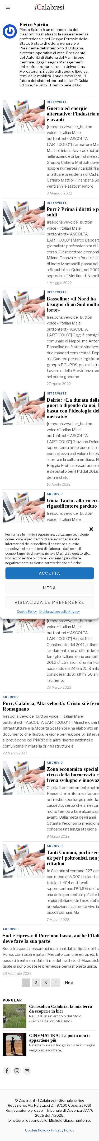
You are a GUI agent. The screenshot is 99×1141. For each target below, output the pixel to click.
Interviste (57, 101)
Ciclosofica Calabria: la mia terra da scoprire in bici (60, 1009)
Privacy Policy (62, 1130)
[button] (91, 529)
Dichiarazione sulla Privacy (59, 612)
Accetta (49, 573)
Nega (49, 588)
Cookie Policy (27, 612)
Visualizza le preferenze (49, 602)
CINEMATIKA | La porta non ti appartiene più (59, 1038)
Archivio (55, 493)
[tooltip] (7, 1070)
